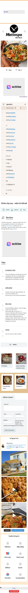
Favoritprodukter (20, 578)
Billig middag (20, 547)
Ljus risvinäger (12, 120)
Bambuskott (12, 174)
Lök (8, 163)
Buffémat (7, 568)
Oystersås (11, 143)
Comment (14, 344)
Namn (5, 414)
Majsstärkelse (13, 116)
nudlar (15, 229)
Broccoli (9, 166)
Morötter (10, 159)
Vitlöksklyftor (11, 177)
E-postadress (18, 414)
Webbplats (6, 420)
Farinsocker (11, 136)
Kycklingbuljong (11, 129)
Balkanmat (8, 547)
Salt (7, 181)
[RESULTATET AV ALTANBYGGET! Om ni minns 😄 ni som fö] (14, 463)
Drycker (20, 568)
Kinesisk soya (12, 132)
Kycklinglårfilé (12, 113)
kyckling (9, 225)
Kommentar (6, 404)
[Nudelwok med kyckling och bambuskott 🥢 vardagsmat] (14, 515)
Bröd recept (8, 557)
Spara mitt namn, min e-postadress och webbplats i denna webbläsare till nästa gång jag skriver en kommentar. (14, 423)
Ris (6, 193)
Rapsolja (11, 150)
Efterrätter (8, 578)
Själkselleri (10, 184)
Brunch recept (20, 557)
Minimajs (11, 170)
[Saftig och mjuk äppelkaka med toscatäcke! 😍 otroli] (14, 489)
